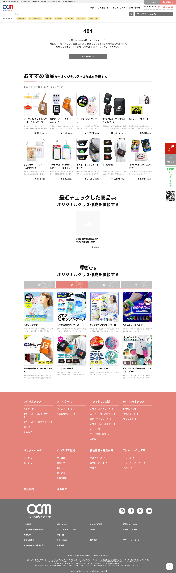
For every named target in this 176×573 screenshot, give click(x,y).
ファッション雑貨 (100, 401)
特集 (92, 7)
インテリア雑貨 (66, 450)
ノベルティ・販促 (35, 18)
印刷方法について (130, 524)
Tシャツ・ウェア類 (134, 450)
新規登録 (169, 2)
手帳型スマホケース (66, 414)
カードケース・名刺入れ (101, 414)
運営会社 (60, 545)
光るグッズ (29, 409)
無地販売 (29, 489)
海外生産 (62, 489)
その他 (27, 432)
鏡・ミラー (62, 472)
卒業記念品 (21, 18)
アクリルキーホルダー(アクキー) (36, 415)
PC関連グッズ (129, 409)
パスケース (69, 18)
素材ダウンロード (130, 529)
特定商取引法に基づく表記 (34, 545)
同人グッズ (81, 18)
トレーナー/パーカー (133, 462)
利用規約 (93, 540)
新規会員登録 (29, 540)
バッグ (27, 457)
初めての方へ (62, 524)
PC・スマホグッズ (134, 401)
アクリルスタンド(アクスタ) (37, 422)
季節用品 (61, 462)
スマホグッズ (129, 414)
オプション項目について (67, 529)
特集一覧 (60, 534)
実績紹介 (27, 534)
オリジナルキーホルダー (101, 424)
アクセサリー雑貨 (98, 434)
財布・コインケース (99, 419)
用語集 (92, 529)
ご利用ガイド (103, 7)
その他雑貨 (62, 477)
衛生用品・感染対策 (101, 450)
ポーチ (27, 462)
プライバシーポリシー (132, 540)
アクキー (48, 18)
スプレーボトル (97, 462)
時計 (26, 427)
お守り (93, 439)
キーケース (95, 429)
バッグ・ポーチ (33, 450)
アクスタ (59, 18)
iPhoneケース (94, 18)
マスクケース (96, 457)
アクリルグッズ (32, 401)
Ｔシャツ (127, 457)
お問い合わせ (134, 7)
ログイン (154, 2)
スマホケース (64, 401)
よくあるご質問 (119, 7)
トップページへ (88, 56)
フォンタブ (128, 419)
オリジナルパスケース (100, 409)
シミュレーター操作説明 (33, 529)
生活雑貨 (61, 457)
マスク (93, 467)
